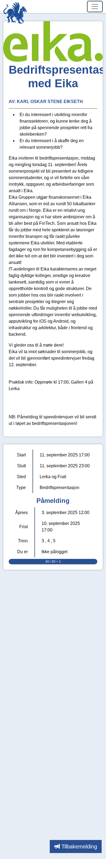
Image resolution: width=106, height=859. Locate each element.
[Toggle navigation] (95, 6)
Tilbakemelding (79, 846)
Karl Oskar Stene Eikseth (50, 101)
